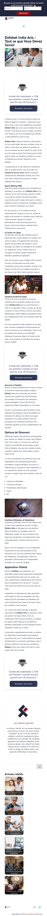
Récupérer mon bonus (23, 108)
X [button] (45, 2)
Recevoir (23, 13)
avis (6, 476)
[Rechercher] (39, 766)
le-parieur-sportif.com (34, 914)
